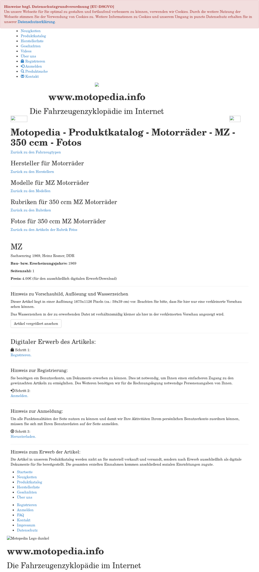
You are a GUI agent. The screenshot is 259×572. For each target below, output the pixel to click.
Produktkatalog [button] (33, 35)
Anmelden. (19, 395)
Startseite (25, 472)
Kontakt (23, 520)
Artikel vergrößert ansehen (36, 323)
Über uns (24, 497)
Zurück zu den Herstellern (32, 171)
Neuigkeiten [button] (31, 30)
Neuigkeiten (27, 477)
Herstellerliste (28, 487)
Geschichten (27, 492)
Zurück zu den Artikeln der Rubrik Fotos (44, 229)
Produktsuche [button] (36, 71)
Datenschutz (27, 530)
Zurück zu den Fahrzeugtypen (36, 152)
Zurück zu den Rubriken (31, 210)
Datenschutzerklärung (36, 21)
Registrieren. (21, 355)
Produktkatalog (29, 482)
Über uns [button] (28, 56)
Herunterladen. (23, 436)
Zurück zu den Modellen (31, 190)
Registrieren (27, 504)
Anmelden (25, 509)
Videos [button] (26, 51)
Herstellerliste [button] (32, 41)
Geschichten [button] (31, 46)
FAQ (20, 515)
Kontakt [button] (31, 76)
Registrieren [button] (34, 61)
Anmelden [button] (33, 66)
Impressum (26, 525)
